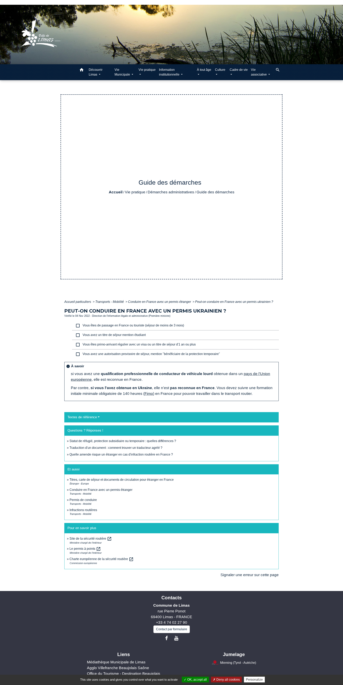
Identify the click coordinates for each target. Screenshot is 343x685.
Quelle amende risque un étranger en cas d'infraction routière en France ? (121, 454)
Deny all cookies (228, 679)
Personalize (254, 679)
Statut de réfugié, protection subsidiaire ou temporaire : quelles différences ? (122, 441)
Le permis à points (85, 548)
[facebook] (167, 638)
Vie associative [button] (259, 72)
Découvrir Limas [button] (95, 72)
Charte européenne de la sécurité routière (101, 559)
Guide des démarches (215, 192)
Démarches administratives (171, 192)
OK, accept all (196, 679)
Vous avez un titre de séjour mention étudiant (110, 335)
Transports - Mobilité (110, 301)
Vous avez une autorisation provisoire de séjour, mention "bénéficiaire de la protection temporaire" (147, 354)
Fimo (149, 393)
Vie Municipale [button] (123, 72)
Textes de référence (82, 417)
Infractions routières (83, 510)
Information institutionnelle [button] (169, 72)
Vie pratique (135, 192)
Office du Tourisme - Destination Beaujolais (123, 674)
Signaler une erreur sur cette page (250, 575)
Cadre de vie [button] (239, 69)
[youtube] (176, 638)
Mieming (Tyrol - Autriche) (238, 662)
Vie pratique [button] (147, 69)
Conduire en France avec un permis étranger (160, 301)
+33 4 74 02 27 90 (171, 622)
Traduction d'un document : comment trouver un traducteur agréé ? (115, 447)
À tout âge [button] (204, 69)
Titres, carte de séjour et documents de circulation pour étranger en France (121, 479)
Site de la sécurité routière (90, 538)
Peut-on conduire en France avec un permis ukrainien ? (234, 301)
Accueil (115, 192)
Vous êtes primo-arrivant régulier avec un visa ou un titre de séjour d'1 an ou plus (135, 344)
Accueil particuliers (78, 301)
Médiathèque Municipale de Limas (116, 662)
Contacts (171, 597)
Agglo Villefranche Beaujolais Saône (118, 668)
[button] (81, 70)
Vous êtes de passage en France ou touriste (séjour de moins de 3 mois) (129, 325)
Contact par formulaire (171, 629)
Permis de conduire (83, 500)
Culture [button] (220, 69)
